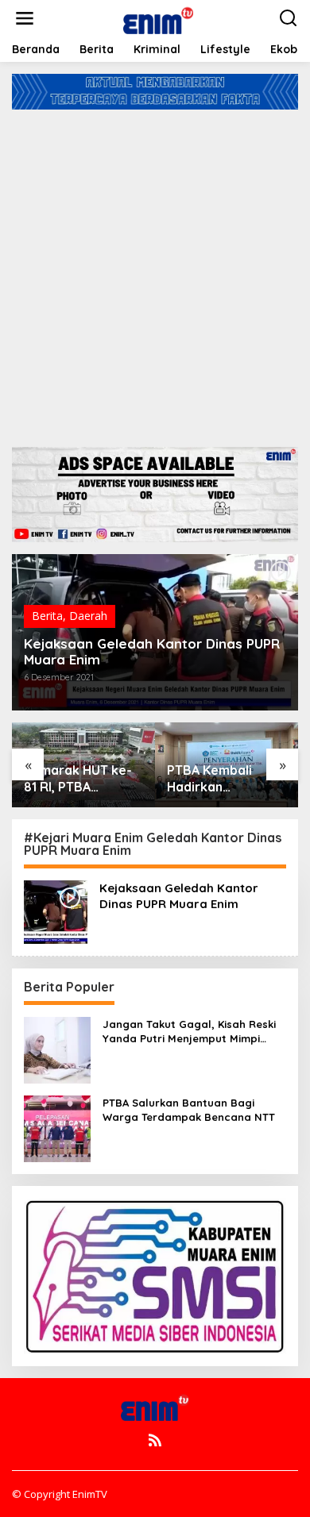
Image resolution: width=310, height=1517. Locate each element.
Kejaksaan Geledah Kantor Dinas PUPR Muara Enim (152, 652)
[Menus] (24, 18)
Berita (47, 615)
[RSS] (155, 1440)
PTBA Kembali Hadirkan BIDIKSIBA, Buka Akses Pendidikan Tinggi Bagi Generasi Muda (79, 778)
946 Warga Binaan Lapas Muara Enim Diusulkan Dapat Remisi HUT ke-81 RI (226, 778)
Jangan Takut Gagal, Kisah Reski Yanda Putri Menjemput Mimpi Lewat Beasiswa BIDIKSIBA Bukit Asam (189, 1031)
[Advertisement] (155, 272)
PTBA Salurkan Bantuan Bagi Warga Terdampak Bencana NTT (189, 1109)
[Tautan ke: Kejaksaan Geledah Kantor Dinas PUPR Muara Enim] (55, 910)
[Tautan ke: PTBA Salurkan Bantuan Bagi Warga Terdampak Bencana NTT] (57, 1126)
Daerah (88, 615)
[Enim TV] (158, 17)
